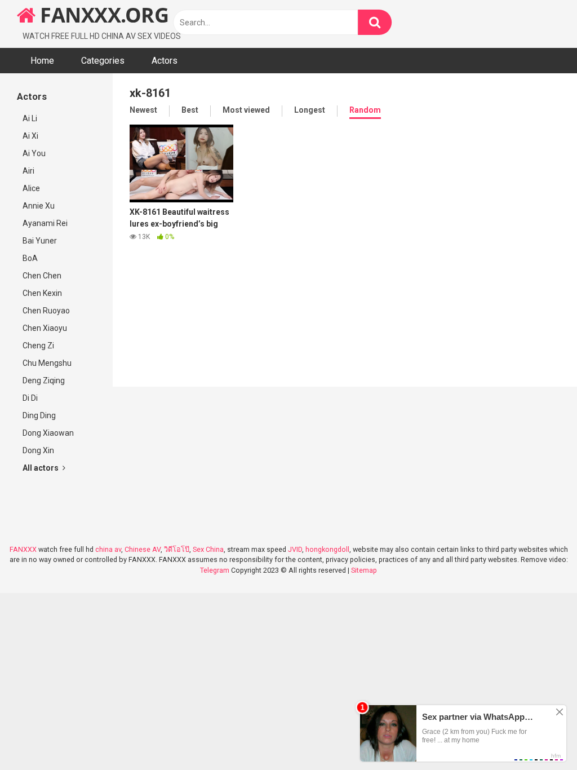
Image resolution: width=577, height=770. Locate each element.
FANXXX (23, 549)
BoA (30, 258)
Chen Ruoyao (46, 310)
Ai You (34, 153)
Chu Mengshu (47, 363)
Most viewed (246, 109)
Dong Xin (38, 450)
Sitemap (364, 570)
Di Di (30, 397)
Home (42, 60)
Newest (143, 109)
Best (189, 109)
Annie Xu (39, 205)
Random (365, 109)
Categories (103, 60)
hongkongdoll (327, 549)
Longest (309, 109)
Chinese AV (143, 549)
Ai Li (30, 118)
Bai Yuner (40, 240)
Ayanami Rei (45, 223)
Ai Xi (30, 135)
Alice (31, 188)
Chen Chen (42, 275)
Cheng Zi (38, 345)
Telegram (214, 570)
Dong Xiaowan (48, 432)
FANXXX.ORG (101, 15)
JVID (295, 549)
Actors (164, 60)
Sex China (208, 549)
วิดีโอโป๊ (176, 549)
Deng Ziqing (44, 380)
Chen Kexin (42, 293)
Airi (28, 170)
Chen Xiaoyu (45, 328)
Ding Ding (39, 415)
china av (108, 549)
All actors (41, 467)
